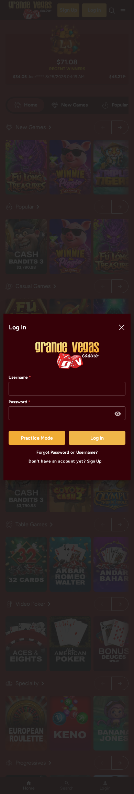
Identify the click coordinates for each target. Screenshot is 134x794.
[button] (117, 414)
